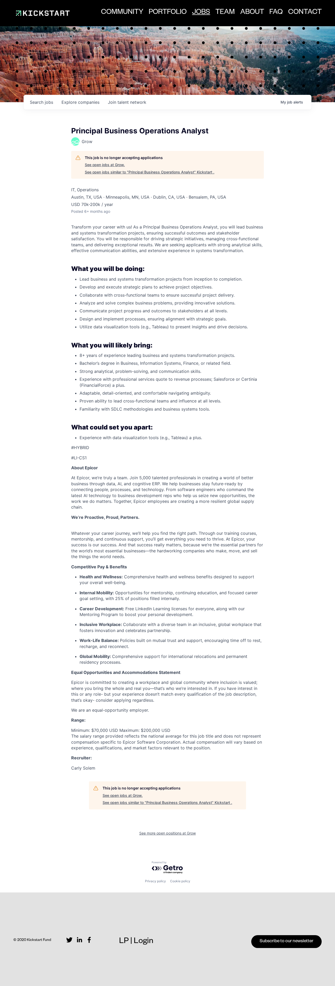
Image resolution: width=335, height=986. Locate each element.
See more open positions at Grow (167, 833)
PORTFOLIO (168, 13)
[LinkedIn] (79, 940)
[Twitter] (69, 940)
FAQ (276, 13)
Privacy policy (155, 881)
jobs (41, 102)
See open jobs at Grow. (105, 164)
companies (80, 102)
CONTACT (305, 13)
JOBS (201, 15)
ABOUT (252, 13)
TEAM (225, 13)
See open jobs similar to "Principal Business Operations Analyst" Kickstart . (149, 172)
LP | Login (136, 942)
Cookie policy (180, 881)
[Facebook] (89, 940)
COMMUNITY (122, 13)
